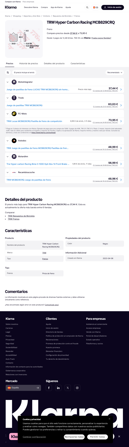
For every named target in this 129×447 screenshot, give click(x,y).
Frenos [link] (77, 16)
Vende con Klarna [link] (93, 332)
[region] (65, 429)
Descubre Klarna (31, 7)
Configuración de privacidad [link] (57, 355)
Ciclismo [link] (46, 16)
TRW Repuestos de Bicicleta (21, 216)
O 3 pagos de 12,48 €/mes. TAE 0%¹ (105, 91)
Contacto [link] (9, 363)
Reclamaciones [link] (52, 340)
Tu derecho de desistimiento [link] (57, 359)
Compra (44, 7)
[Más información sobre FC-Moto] (7, 113)
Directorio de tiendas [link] (54, 332)
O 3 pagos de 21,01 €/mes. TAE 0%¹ (105, 106)
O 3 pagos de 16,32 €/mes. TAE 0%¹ (105, 181)
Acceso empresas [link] (93, 328)
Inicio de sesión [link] (52, 328)
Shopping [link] (17, 16)
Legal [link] (8, 332)
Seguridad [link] (10, 344)
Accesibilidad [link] (11, 355)
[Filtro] (8, 72)
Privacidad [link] (10, 340)
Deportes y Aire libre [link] (32, 16)
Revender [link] (9, 351)
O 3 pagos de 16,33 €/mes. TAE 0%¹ (105, 149)
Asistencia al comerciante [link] (96, 324)
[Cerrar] (109, 419)
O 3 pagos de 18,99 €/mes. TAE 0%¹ (105, 165)
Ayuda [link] (48, 324)
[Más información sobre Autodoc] (7, 140)
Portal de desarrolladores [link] (96, 336)
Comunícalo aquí (51, 305)
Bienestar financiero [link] (54, 351)
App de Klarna (56, 7)
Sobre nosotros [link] (12, 324)
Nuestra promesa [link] (53, 347)
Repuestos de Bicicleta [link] (62, 16)
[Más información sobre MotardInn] (7, 156)
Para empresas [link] (96, 318)
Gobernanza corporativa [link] (15, 371)
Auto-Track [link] (10, 359)
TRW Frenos (13, 219)
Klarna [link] (7, 16)
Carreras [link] (9, 328)
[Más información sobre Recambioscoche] (7, 172)
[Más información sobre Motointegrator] (7, 82)
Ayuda (68, 7)
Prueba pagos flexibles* (101, 38)
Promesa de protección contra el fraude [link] (62, 344)
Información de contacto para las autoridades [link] (24, 367)
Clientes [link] (51, 318)
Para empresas (28, 2)
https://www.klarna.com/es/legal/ (43, 133)
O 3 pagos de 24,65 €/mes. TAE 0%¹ (105, 122)
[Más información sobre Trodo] (7, 97)
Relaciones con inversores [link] (16, 375)
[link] (49, 388)
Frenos (45, 259)
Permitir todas (97, 437)
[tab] (9, 63)
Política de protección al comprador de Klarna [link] (64, 336)
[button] (95, 7)
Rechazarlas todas (74, 437)
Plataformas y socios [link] (94, 344)
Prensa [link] (8, 336)
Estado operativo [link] (93, 340)
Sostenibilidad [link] (11, 347)
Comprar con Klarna (13, 2)
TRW (44, 253)
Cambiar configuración (34, 437)
